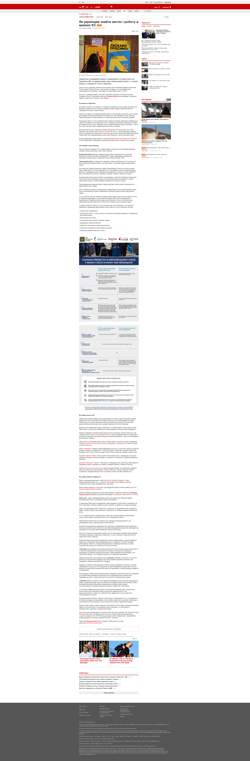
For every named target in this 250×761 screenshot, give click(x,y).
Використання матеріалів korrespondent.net (107, 712)
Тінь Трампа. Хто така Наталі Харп (159, 80)
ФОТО (151, 2)
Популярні (149, 26)
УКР (83, 2)
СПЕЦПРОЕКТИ (167, 2)
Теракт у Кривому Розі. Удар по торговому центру (158, 87)
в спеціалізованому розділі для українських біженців (119, 138)
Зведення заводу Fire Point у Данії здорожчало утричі (98, 681)
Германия (118, 634)
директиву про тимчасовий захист (105, 131)
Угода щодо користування (126, 714)
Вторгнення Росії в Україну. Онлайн (159, 68)
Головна (104, 11)
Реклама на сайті (104, 708)
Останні (143, 26)
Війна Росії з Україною (94, 634)
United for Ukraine (91, 456)
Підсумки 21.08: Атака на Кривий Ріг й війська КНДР (159, 63)
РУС (80, 2)
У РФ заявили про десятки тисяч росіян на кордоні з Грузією (100, 679)
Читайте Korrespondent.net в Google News (109, 629)
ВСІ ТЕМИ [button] (166, 17)
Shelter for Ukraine (85, 443)
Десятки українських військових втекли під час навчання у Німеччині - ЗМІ (105, 677)
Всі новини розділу (84, 14)
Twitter (83, 709)
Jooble (127, 480)
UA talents (98, 489)
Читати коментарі (109, 693)
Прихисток (88, 445)
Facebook (84, 706)
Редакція (122, 716)
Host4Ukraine (96, 443)
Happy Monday (90, 489)
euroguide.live (111, 443)
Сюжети (86, 634)
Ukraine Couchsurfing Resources (100, 434)
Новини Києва (99, 17)
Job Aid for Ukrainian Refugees (114, 480)
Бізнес (130, 11)
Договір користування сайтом (127, 706)
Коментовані (156, 26)
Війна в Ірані (98, 17)
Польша (106, 634)
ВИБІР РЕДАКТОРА (146, 99)
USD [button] (91, 7)
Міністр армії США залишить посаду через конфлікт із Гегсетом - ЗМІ (154, 48)
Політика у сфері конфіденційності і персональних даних (125, 710)
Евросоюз (113, 634)
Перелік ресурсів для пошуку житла (91, 468)
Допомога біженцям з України (89, 463)
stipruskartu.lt (121, 443)
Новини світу (146, 23)
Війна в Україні (108, 17)
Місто (119, 11)
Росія (91, 14)
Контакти (102, 706)
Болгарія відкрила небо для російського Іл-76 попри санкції (100, 683)
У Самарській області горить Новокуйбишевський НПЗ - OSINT (152, 41)
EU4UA (103, 443)
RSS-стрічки (84, 712)
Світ (124, 11)
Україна (112, 11)
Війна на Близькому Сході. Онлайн (159, 74)
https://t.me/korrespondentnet (92, 623)
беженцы (124, 634)
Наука (136, 11)
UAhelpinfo (87, 448)
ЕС (109, 634)
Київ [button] (80, 7)
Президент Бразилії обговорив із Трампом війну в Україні (163, 31)
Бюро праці (83, 612)
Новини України (145, 144)
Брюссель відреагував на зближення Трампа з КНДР (97, 688)
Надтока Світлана (86, 28)
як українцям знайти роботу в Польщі (125, 494)
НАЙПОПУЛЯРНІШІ (158, 2)
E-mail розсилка (85, 715)
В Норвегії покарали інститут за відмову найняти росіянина (100, 686)
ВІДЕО (146, 2)
